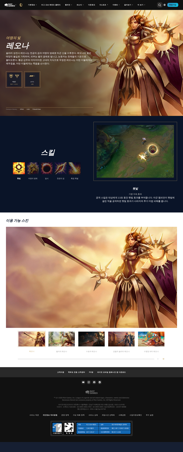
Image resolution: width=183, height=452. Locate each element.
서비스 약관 (34, 415)
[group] (47, 171)
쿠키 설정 (149, 415)
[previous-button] (158, 359)
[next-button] (163, 359)
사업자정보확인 (136, 415)
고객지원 (60, 372)
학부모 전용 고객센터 (76, 372)
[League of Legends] (21, 5)
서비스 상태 (93, 415)
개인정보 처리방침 (50, 415)
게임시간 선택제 (108, 415)
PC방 (91, 372)
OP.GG (22, 109)
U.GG (28, 109)
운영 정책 (65, 415)
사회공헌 (122, 415)
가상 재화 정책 (79, 415)
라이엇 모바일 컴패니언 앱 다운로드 (111, 372)
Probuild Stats (37, 109)
